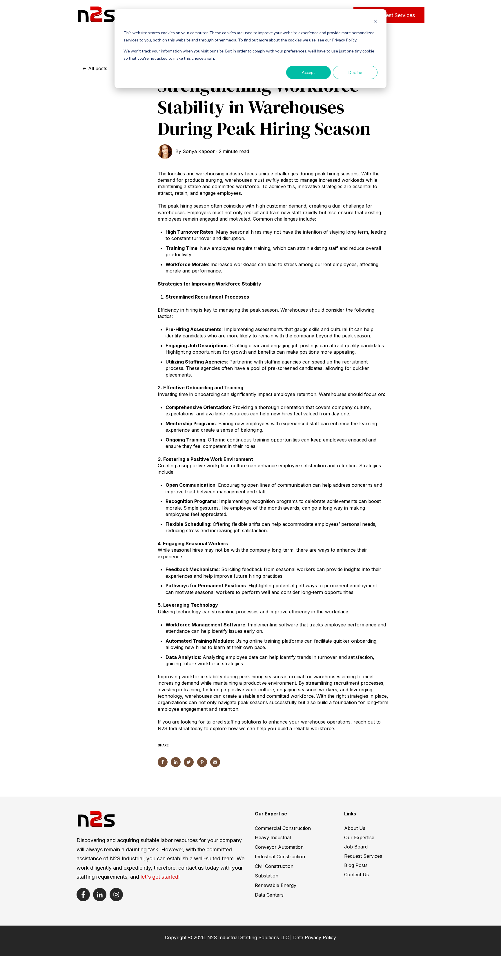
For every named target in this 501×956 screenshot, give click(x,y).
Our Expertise (359, 837)
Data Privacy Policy (314, 937)
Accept (308, 72)
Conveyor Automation (279, 847)
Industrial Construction (280, 856)
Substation (266, 876)
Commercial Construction (283, 828)
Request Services (394, 15)
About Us (354, 828)
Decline (355, 72)
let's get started (159, 877)
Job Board (356, 847)
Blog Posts (356, 865)
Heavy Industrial (273, 837)
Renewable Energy (275, 885)
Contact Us (356, 874)
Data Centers (269, 895)
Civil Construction (274, 866)
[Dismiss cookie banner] (375, 22)
